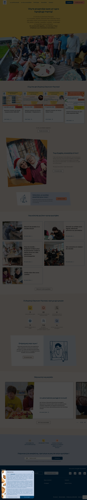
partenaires (13, 474)
